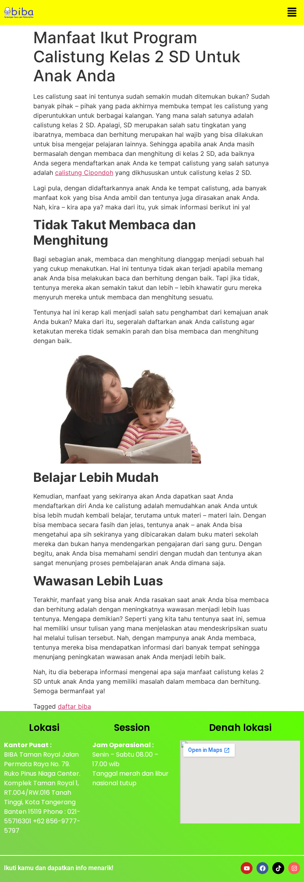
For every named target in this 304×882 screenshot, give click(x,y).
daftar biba (74, 706)
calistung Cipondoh (84, 172)
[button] (292, 12)
